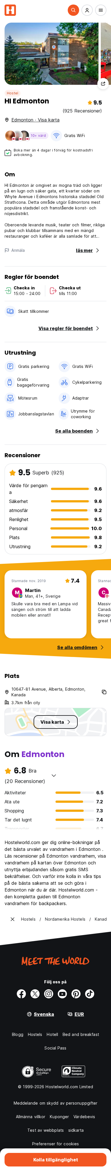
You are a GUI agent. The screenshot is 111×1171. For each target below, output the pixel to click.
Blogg (17, 1034)
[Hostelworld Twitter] (35, 993)
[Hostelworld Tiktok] (89, 993)
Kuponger (59, 1116)
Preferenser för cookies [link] (55, 1143)
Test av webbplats (45, 1130)
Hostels (35, 1034)
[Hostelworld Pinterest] (76, 993)
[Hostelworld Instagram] (48, 993)
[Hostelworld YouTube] (62, 993)
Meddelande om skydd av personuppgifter (56, 1103)
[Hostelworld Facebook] (21, 993)
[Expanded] (12, 919)
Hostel (12, 93)
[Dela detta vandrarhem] (103, 83)
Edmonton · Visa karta (35, 120)
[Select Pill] (73, 10)
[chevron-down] (54, 775)
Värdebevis (84, 1116)
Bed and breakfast (81, 1034)
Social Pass (55, 1048)
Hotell (52, 1034)
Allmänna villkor (31, 1116)
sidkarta (76, 1130)
